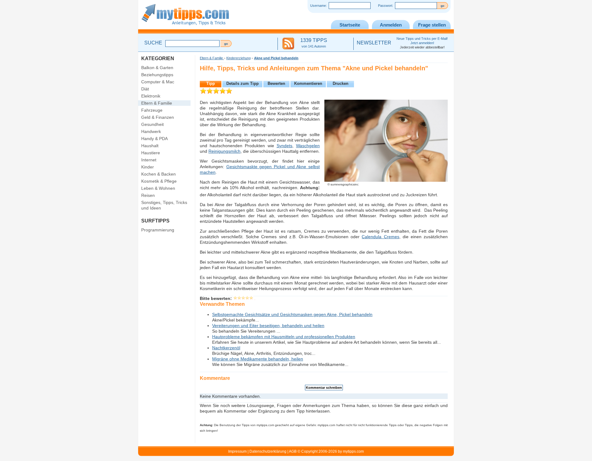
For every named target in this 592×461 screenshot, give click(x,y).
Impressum (237, 451)
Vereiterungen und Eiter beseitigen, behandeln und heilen (268, 325)
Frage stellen (432, 24)
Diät (145, 88)
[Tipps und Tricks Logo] (185, 28)
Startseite (349, 24)
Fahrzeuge (151, 110)
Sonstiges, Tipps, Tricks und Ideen (164, 205)
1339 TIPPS (313, 43)
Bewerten (276, 83)
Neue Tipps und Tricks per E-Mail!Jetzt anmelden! (422, 43)
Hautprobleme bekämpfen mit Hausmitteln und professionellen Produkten (283, 336)
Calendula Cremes (380, 236)
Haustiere (150, 152)
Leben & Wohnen (158, 188)
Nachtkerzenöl (226, 347)
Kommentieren (308, 83)
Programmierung (157, 229)
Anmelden (391, 24)
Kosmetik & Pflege (159, 181)
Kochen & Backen (158, 174)
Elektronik (150, 95)
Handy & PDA (154, 138)
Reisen (148, 195)
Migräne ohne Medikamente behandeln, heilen (257, 358)
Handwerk (151, 131)
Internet (148, 159)
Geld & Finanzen (157, 117)
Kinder (147, 166)
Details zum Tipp (242, 83)
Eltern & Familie (156, 103)
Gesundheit (152, 124)
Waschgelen (308, 145)
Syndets (284, 145)
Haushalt (149, 145)
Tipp (210, 83)
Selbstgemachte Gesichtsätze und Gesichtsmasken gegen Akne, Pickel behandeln (292, 314)
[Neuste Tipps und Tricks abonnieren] (288, 44)
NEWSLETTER (374, 42)
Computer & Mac (157, 81)
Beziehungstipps (157, 74)
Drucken (340, 83)
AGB (293, 451)
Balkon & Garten (157, 67)
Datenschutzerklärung (267, 451)
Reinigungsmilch (224, 151)
